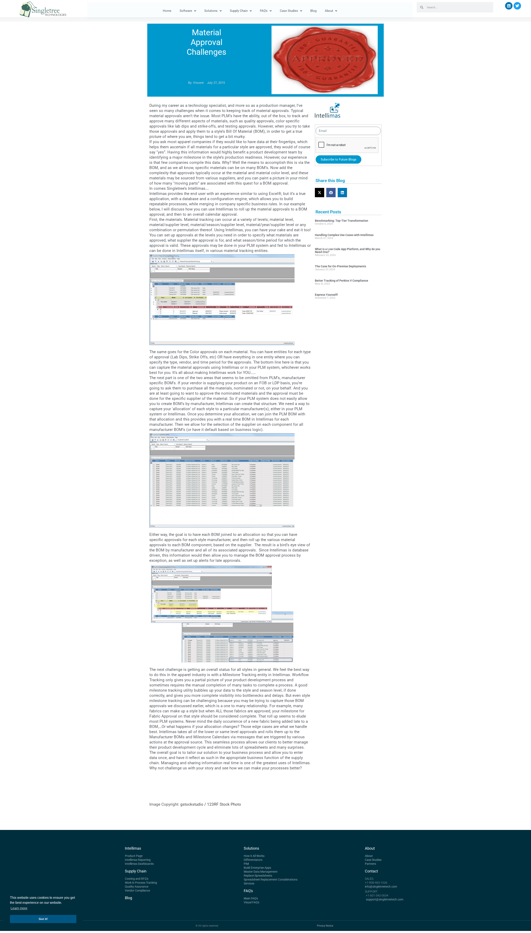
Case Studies (289, 11)
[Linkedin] (509, 6)
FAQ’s (264, 11)
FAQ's (248, 891)
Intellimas (133, 848)
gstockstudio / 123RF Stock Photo (210, 804)
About (329, 11)
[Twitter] (517, 6)
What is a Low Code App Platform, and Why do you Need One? (347, 250)
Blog (313, 11)
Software (186, 11)
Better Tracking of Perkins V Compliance (341, 280)
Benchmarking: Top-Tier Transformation (341, 220)
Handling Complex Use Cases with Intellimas (344, 235)
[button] (319, 192)
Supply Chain (239, 11)
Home (167, 11)
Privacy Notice (325, 925)
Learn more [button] (19, 908)
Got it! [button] (43, 919)
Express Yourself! (326, 294)
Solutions (211, 11)
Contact (371, 871)
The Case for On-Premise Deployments (340, 266)
